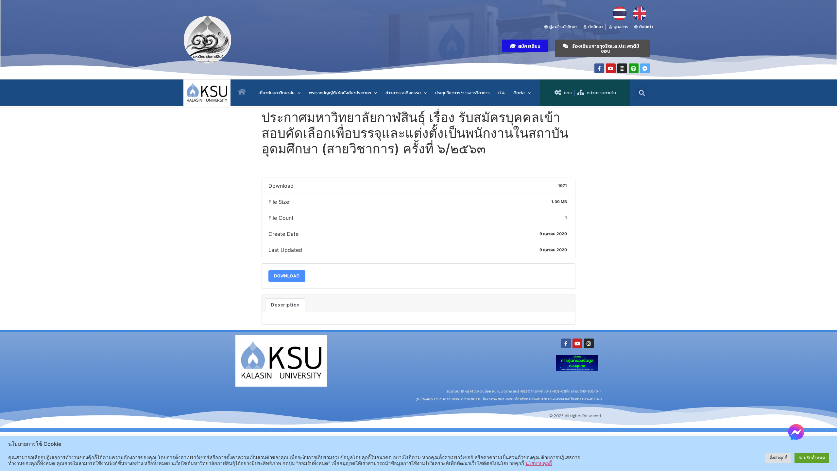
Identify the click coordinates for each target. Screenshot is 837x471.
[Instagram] (622, 68)
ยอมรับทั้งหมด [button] (811, 457)
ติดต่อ (519, 93)
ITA (501, 93)
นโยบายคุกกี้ (538, 463)
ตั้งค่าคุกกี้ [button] (778, 457)
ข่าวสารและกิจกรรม (403, 93)
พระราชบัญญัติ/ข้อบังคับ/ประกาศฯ (340, 93)
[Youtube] (611, 68)
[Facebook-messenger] (645, 68)
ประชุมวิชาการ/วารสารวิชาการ (462, 93)
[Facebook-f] (599, 68)
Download (287, 275)
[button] (525, 46)
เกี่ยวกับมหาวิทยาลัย (277, 93)
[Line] (634, 68)
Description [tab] (285, 305)
